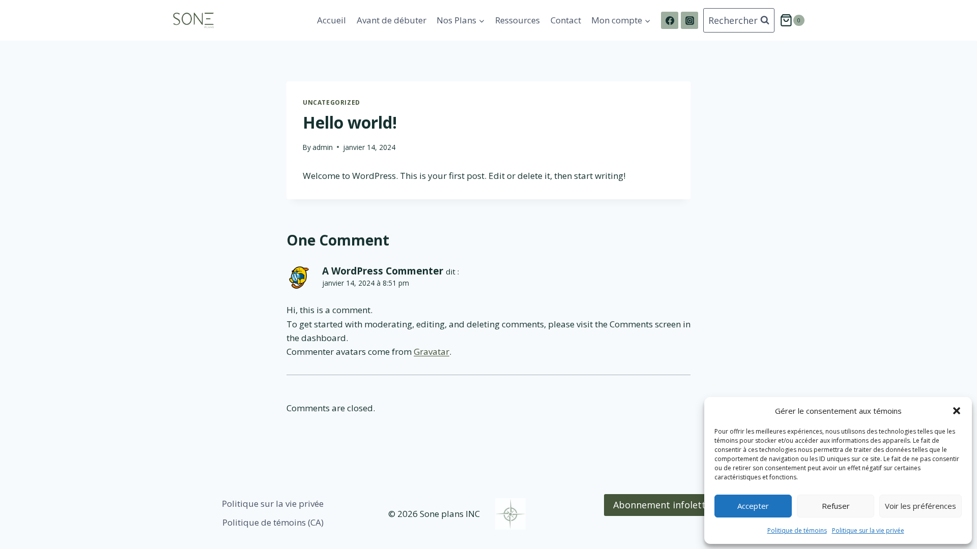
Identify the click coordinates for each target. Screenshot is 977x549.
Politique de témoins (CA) (273, 522)
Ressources (517, 20)
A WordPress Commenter (382, 271)
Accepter (753, 506)
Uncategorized (331, 102)
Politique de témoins (797, 530)
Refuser (836, 506)
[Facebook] (669, 20)
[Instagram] (689, 20)
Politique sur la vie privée (868, 530)
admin (322, 147)
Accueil (331, 20)
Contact (566, 20)
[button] (957, 411)
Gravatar (431, 351)
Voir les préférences (920, 506)
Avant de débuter (391, 20)
